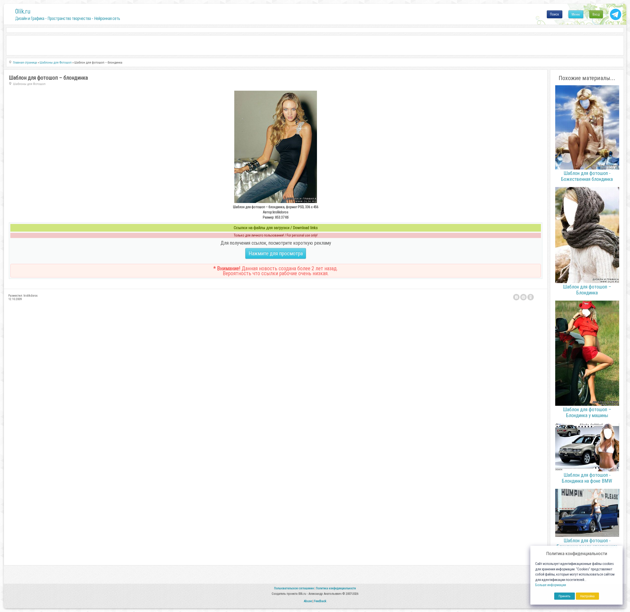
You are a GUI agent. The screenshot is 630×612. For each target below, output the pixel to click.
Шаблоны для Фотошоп (29, 84)
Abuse (308, 601)
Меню (576, 14)
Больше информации (550, 585)
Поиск (554, 14)
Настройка (587, 596)
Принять (564, 596)
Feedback (320, 601)
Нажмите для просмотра (276, 253)
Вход (596, 14)
